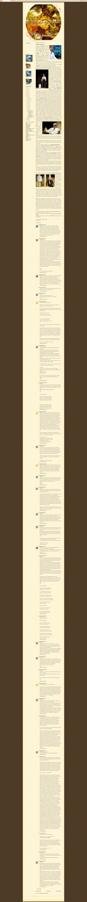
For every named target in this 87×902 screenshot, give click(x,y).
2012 (27, 94)
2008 (27, 120)
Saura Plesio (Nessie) (28, 139)
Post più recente (38, 890)
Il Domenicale (28, 127)
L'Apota (27, 133)
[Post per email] (46, 219)
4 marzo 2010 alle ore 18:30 (43, 713)
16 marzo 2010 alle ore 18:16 (43, 754)
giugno (29, 104)
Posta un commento (39, 888)
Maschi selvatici (28, 136)
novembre (29, 99)
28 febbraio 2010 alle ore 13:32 (43, 461)
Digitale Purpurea (28, 125)
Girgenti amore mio (30, 110)
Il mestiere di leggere (28, 129)
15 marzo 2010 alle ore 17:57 (43, 748)
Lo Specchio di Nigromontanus (30, 134)
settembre (29, 101)
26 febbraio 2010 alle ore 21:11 (43, 272)
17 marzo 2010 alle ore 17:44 (43, 858)
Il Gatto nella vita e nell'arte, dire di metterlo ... (30, 112)
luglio (28, 103)
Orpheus (27, 137)
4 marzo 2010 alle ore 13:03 (43, 696)
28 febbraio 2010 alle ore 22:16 (43, 510)
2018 (27, 87)
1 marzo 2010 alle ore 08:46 (43, 667)
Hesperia (41, 224)
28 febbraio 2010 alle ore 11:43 (43, 409)
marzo (28, 108)
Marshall (27, 135)
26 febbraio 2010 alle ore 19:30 (43, 236)
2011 (27, 95)
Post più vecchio (58, 890)
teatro (39, 220)
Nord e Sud (59, 87)
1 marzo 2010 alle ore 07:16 (43, 639)
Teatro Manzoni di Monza (55, 144)
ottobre (29, 100)
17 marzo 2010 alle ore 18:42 (43, 886)
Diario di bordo (28, 124)
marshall (41, 238)
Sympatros (41, 301)
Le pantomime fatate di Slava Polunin (30, 115)
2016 (27, 89)
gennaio (29, 117)
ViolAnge (27, 140)
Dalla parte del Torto (28, 123)
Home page (48, 890)
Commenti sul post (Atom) (43, 893)
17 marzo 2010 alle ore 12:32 (43, 849)
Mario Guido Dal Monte (30, 116)
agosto (28, 102)
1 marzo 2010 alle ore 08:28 (43, 654)
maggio (29, 106)
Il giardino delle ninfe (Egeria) (30, 128)
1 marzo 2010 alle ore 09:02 (43, 681)
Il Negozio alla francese (29, 130)
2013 (27, 93)
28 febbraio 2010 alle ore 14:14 (43, 473)
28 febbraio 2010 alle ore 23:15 (43, 553)
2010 (27, 96)
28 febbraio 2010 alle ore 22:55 (43, 544)
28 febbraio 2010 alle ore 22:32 (43, 523)
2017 (27, 88)
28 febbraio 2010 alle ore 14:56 (43, 484)
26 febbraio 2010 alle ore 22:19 (43, 285)
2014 (27, 92)
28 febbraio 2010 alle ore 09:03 (43, 343)
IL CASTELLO (28, 126)
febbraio (29, 109)
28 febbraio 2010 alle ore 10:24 (43, 380)
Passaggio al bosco (28, 138)
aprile (28, 107)
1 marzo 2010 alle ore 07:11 (43, 613)
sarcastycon (42, 382)
